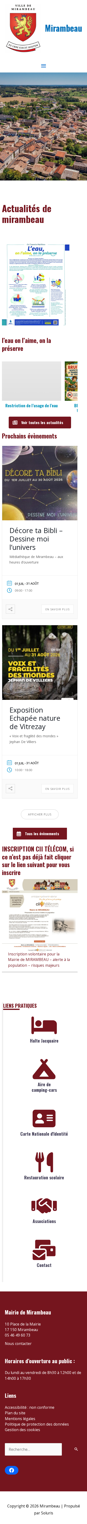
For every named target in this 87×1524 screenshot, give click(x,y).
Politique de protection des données (37, 1424)
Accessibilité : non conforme (29, 1407)
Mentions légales (20, 1418)
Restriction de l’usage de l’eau (31, 405)
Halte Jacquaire (44, 1041)
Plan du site (15, 1413)
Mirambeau (63, 28)
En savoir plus (57, 609)
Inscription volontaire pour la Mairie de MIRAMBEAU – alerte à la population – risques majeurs (39, 959)
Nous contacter (18, 1343)
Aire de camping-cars (44, 1087)
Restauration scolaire (44, 1177)
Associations (44, 1221)
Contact (44, 1265)
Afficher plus (39, 814)
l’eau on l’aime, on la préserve (26, 344)
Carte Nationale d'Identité (44, 1134)
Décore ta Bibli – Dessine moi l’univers (36, 539)
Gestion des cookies (22, 1429)
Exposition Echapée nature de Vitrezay (34, 718)
